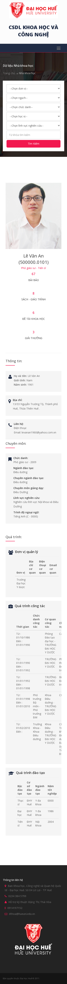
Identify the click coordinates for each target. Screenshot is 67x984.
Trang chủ (9, 73)
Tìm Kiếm (33, 143)
